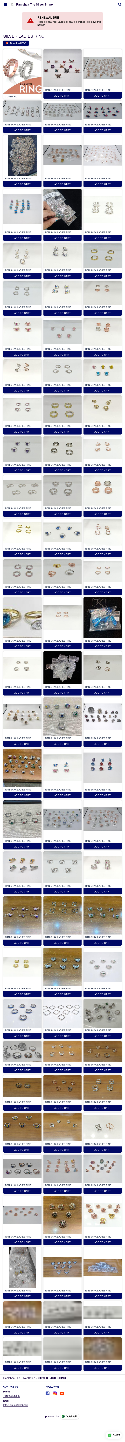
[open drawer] (5, 4)
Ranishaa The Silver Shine (34, 4)
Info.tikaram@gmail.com (15, 1404)
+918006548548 (11, 1395)
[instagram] (54, 1393)
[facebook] (47, 1393)
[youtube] (61, 1393)
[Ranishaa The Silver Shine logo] (12, 4)
